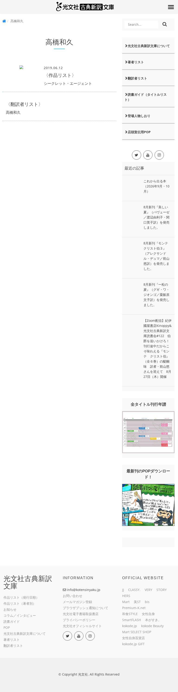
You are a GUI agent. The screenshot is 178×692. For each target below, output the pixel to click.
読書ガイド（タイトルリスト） (145, 97)
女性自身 (148, 614)
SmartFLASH (131, 620)
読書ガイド (11, 621)
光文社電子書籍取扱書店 (81, 614)
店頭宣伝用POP (139, 132)
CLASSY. (134, 590)
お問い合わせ (72, 596)
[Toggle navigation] (171, 7)
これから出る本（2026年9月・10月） (156, 186)
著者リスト (136, 62)
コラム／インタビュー (19, 615)
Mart (126, 602)
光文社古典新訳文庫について (149, 46)
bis (147, 602)
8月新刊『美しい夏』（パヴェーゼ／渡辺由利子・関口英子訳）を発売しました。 (156, 217)
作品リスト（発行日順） (21, 597)
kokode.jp (129, 626)
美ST (137, 602)
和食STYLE (130, 614)
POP (6, 627)
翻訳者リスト (137, 78)
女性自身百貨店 (133, 638)
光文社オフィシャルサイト (82, 626)
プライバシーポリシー (79, 620)
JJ (123, 590)
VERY (148, 590)
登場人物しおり (139, 116)
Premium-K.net (134, 608)
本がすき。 (153, 620)
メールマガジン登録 (77, 602)
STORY (161, 590)
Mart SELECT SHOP (136, 632)
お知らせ (9, 609)
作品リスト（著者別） (19, 603)
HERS (126, 596)
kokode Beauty (152, 626)
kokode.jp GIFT (133, 644)
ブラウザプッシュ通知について (85, 608)
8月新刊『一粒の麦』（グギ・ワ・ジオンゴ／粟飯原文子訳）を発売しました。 (156, 294)
